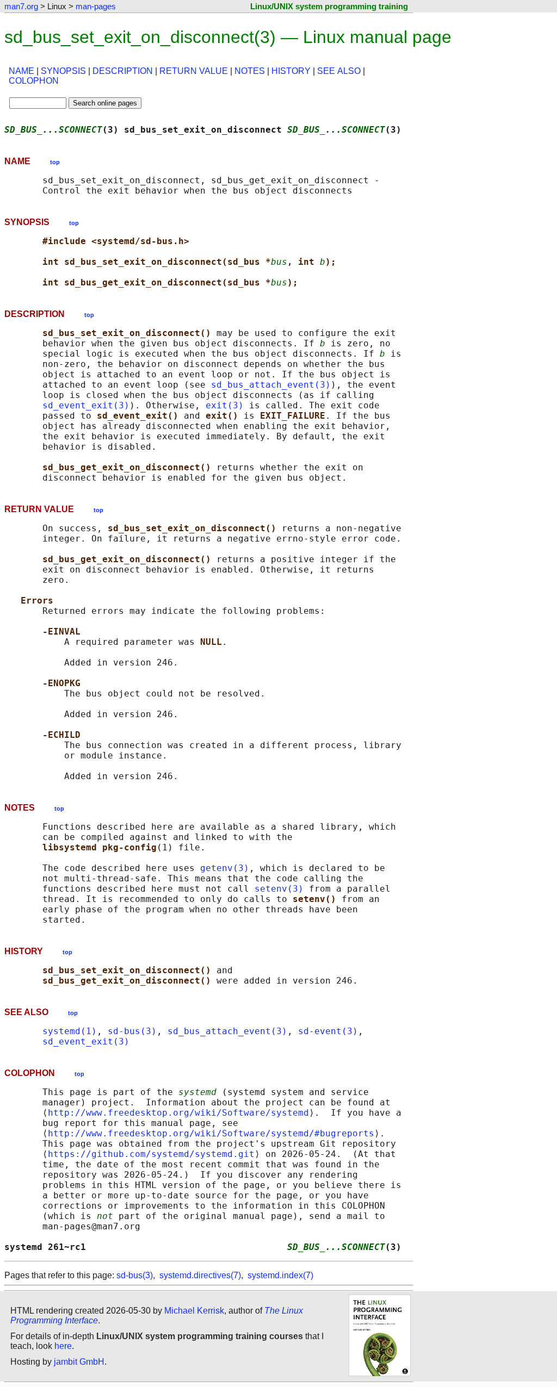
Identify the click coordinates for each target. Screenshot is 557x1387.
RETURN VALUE (193, 71)
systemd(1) (69, 1031)
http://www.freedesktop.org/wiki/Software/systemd (178, 1113)
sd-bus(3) (132, 1031)
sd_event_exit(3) (85, 405)
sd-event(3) (328, 1031)
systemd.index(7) (280, 1275)
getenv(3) (224, 868)
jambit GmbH (79, 1361)
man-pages (96, 6)
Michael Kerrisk (194, 1310)
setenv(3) (279, 889)
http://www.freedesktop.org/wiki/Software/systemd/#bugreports (211, 1133)
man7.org (21, 6)
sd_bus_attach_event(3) (271, 385)
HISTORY (291, 71)
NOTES (249, 71)
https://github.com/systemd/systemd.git (151, 1154)
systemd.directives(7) (200, 1275)
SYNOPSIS (63, 71)
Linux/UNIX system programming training (329, 6)
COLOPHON (34, 80)
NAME (21, 71)
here (63, 1346)
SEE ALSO (339, 71)
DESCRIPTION (122, 71)
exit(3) (225, 405)
